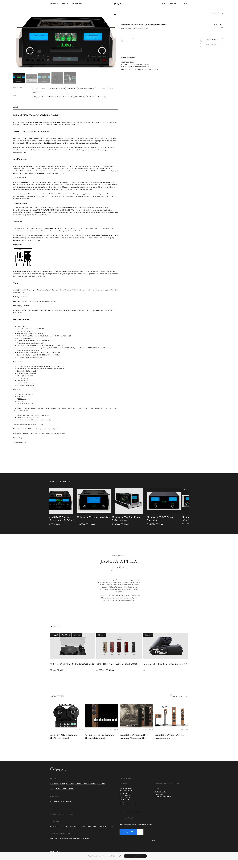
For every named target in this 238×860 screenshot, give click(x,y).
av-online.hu (54, 826)
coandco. (64, 826)
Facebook (53, 814)
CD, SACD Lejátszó (39, 88)
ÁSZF (51, 789)
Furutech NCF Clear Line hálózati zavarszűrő (118, 664)
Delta (79, 838)
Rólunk (62, 784)
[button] (54, 3)
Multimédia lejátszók (86, 88)
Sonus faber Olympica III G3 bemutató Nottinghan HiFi (134, 736)
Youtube (70, 814)
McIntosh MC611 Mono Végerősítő (66, 517)
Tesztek (53, 730)
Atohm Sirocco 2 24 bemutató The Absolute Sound (99, 736)
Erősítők (71, 88)
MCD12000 (101, 96)
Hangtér (86, 838)
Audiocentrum (55, 838)
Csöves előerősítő (46, 96)
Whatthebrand (86, 826)
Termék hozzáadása (211, 39)
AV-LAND (65, 838)
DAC (109, 88)
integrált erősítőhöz (110, 290)
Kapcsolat (172, 4)
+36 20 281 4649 (125, 795)
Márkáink (36, 92)
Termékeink (54, 784)
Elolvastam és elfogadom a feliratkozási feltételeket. (137, 824)
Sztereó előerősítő (57, 88)
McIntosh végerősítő (32, 290)
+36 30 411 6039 (125, 799)
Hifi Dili (110, 826)
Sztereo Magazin (99, 826)
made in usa (79, 96)
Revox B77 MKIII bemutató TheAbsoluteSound (63, 736)
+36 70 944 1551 (125, 793)
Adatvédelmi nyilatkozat (64, 789)
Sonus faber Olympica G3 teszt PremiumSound (170, 736)
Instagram (62, 814)
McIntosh (101, 88)
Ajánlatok (79, 784)
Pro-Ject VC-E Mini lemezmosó (158, 664)
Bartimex (72, 838)
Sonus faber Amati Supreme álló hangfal (70, 664)
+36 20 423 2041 (125, 797)
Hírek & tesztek (90, 784)
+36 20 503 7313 (160, 791)
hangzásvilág (74, 826)
